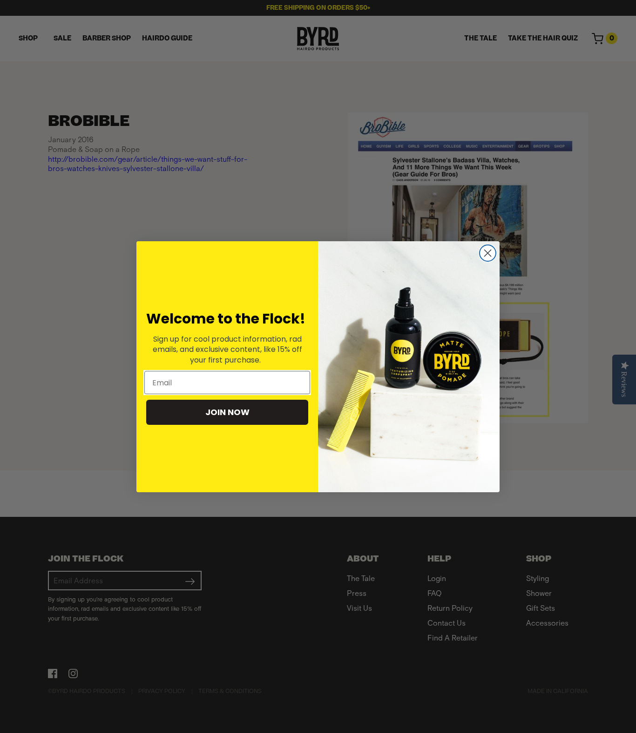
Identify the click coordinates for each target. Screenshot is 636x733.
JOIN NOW (227, 412)
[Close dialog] (488, 253)
